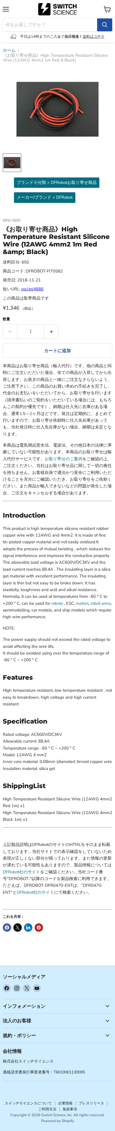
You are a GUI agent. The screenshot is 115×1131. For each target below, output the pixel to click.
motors (82, 603)
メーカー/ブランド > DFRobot (45, 197)
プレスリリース (91, 1103)
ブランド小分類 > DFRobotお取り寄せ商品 (57, 182)
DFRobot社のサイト (21, 872)
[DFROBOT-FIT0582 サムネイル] (12, 163)
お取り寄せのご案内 (63, 459)
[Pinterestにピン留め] (39, 927)
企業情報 (65, 1103)
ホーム (9, 50)
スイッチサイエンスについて (28, 1103)
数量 (6, 319)
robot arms (101, 603)
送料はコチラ (93, 36)
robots (57, 603)
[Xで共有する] (17, 927)
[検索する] (104, 24)
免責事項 (70, 1109)
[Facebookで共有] (7, 927)
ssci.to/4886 (32, 289)
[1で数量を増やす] (51, 331)
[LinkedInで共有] (28, 927)
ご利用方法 (47, 1109)
